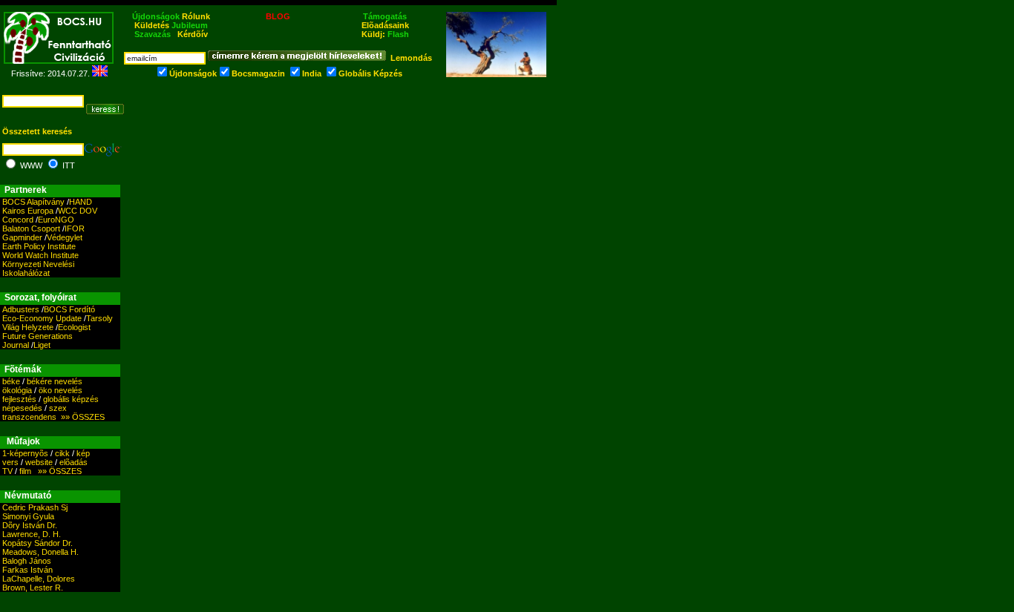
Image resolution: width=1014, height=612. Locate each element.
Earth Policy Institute (39, 246)
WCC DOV (77, 210)
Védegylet (64, 237)
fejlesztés (19, 399)
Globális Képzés (370, 73)
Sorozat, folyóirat (40, 297)
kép (83, 453)
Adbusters (20, 309)
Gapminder (22, 237)
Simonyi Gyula (28, 516)
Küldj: (385, 34)
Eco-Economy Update (42, 318)
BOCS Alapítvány (33, 201)
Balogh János (26, 560)
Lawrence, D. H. (31, 534)
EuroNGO (56, 219)
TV (7, 471)
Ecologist (74, 327)
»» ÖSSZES (80, 416)
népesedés (22, 408)
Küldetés (151, 25)
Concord (17, 219)
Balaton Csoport (31, 228)
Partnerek (25, 190)
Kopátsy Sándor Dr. (37, 543)
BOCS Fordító (69, 309)
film (25, 471)
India (311, 73)
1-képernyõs (25, 453)
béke (11, 381)
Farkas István (27, 569)
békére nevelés (54, 381)
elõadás (73, 462)
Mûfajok (23, 441)
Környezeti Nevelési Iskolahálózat (38, 268)
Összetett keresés (37, 131)
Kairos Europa (27, 210)
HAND (80, 201)
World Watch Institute (40, 255)
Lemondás (411, 57)
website (39, 462)
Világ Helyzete (27, 327)
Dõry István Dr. (29, 525)
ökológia (17, 390)
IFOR (75, 228)
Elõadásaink (385, 25)
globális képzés (71, 399)
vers (10, 462)
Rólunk (196, 16)
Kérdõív (192, 34)
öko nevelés (60, 390)
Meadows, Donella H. (40, 551)
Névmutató (27, 495)
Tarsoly (99, 318)
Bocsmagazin (258, 73)
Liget (41, 344)
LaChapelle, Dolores (38, 578)
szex (58, 408)
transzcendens (29, 416)
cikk (62, 453)
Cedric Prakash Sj (35, 507)
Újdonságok (193, 73)
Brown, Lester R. (32, 587)
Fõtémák (23, 369)
